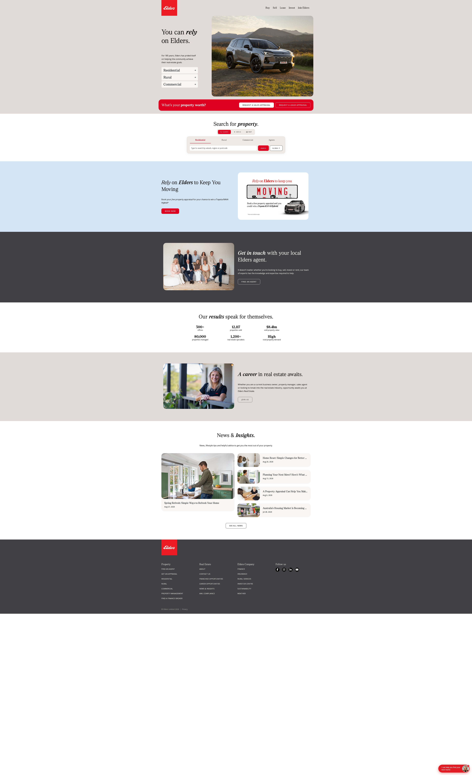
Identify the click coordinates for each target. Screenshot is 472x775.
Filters (276, 148)
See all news (236, 525)
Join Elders (303, 8)
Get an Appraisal (169, 574)
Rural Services (244, 579)
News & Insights (206, 588)
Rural (164, 584)
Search (263, 148)
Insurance (242, 574)
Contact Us (204, 574)
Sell (275, 8)
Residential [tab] (200, 140)
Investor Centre (245, 584)
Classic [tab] (226, 132)
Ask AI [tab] (238, 132)
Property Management (172, 593)
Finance (241, 569)
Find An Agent (168, 569)
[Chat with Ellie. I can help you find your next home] (466, 769)
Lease (283, 8)
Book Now (170, 211)
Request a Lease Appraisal (293, 105)
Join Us (245, 399)
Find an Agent (249, 282)
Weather (241, 593)
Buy (268, 8)
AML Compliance (207, 593)
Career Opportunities (209, 584)
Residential (166, 579)
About (202, 569)
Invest (292, 8)
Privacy (185, 609)
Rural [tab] (224, 140)
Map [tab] (250, 132)
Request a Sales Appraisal (256, 105)
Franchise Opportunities (211, 579)
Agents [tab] (272, 140)
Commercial (167, 588)
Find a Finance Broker (171, 598)
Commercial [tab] (248, 140)
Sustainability (244, 588)
